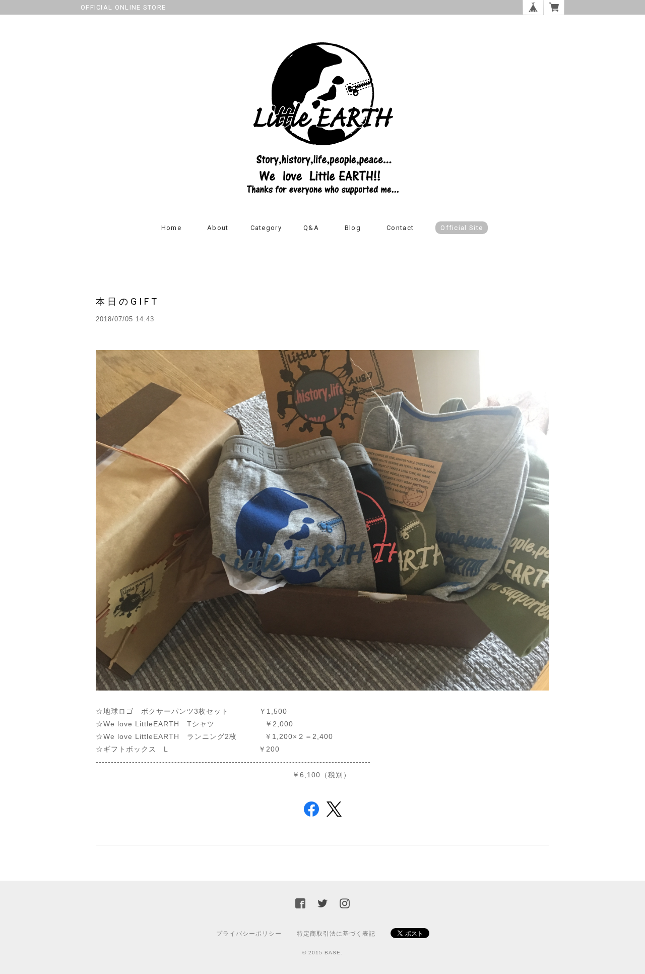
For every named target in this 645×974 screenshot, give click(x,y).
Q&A (311, 228)
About (218, 228)
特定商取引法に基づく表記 (336, 933)
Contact (400, 228)
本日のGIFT (127, 301)
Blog (353, 228)
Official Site (461, 228)
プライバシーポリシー (249, 933)
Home (171, 228)
